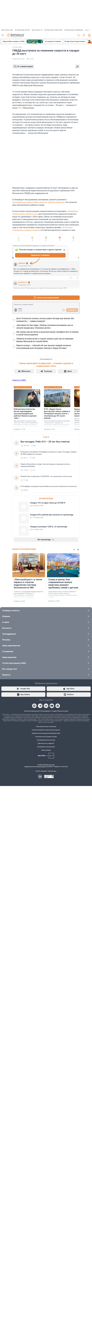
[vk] (46, 706)
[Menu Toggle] (2, 35)
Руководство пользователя (46, 747)
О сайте (5, 622)
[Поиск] (78, 35)
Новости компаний (24, 549)
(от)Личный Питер (22, 30)
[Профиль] (89, 35)
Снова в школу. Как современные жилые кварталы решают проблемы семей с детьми (63, 583)
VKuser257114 (22, 282)
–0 (77, 278)
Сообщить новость (11, 610)
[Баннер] (34, 41)
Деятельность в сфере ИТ (46, 743)
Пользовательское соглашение (46, 726)
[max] (34, 706)
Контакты (6, 628)
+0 (70, 278)
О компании (7, 651)
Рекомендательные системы (46, 740)
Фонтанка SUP (7, 30)
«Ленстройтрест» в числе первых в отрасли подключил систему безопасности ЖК (28, 583)
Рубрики (6, 616)
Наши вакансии (9, 657)
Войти (20, 311)
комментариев (25, 66)
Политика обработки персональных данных (46, 730)
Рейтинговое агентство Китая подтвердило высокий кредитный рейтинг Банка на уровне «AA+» (25, 413)
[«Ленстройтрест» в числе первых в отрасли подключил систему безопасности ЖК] (28, 565)
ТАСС (20, 108)
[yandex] (57, 706)
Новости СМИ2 (19, 380)
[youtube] (52, 706)
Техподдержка (9, 634)
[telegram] (40, 706)
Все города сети (9, 669)
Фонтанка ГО (37, 30)
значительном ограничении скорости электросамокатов (38, 202)
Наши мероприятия (11, 645)
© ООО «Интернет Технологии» (46, 771)
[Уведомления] (84, 35)
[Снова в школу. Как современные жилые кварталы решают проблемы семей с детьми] (63, 565)
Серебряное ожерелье (53, 30)
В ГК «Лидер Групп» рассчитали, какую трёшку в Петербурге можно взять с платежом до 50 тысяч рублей (57, 413)
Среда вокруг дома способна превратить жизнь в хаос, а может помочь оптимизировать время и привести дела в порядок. (62, 594)
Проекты (6, 675)
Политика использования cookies (46, 736)
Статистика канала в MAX (14, 663)
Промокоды (46, 498)
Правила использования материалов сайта (46, 733)
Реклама (6, 640)
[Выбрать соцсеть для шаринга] (77, 66)
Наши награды (46, 750)
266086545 (21, 263)
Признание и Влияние (73, 30)
